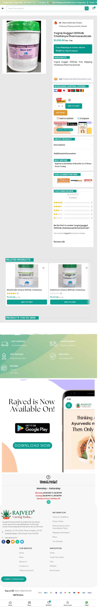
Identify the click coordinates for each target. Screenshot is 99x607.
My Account (55, 570)
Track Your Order (57, 557)
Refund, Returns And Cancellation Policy (60, 527)
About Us (23, 561)
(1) (18, 293)
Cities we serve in (26, 570)
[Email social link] (13, 542)
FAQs (54, 537)
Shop (21, 557)
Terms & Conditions (60, 517)
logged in (68, 233)
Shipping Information (60, 532)
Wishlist (53, 566)
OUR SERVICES (25, 548)
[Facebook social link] (3, 542)
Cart (51, 561)
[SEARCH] (87, 8)
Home (21, 553)
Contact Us (23, 566)
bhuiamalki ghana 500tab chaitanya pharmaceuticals (24, 291)
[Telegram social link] (22, 542)
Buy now (60, 113)
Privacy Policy (57, 521)
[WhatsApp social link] (49, 502)
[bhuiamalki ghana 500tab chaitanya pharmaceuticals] (27, 276)
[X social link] (8, 542)
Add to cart (74, 106)
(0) (61, 293)
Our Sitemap (57, 541)
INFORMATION (59, 512)
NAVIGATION (56, 548)
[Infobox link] (24, 344)
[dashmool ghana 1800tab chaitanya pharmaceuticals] (70, 276)
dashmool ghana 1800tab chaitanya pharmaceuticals (67, 291)
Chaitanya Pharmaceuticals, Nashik (73, 26)
